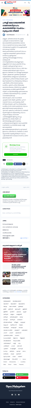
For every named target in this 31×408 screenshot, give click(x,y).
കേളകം (21, 325)
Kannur (24, 359)
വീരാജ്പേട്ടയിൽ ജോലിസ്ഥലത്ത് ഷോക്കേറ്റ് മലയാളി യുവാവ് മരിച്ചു (19, 266)
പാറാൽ (13, 346)
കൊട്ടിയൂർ (6, 327)
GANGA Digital (18, 404)
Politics (15, 364)
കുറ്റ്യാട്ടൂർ (22, 322)
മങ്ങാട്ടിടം (12, 351)
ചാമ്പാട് (5, 333)
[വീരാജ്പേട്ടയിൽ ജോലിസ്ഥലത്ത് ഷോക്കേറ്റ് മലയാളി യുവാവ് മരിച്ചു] (7, 267)
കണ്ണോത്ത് (19, 314)
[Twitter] (23, 164)
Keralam (5, 362)
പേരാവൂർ (20, 348)
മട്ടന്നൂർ (18, 351)
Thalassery (21, 364)
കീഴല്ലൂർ (16, 322)
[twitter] (15, 394)
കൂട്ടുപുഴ (6, 325)
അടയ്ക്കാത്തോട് (17, 301)
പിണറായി (19, 346)
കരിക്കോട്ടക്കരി (13, 317)
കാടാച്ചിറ (6, 319)
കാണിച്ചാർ (12, 319)
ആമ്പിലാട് (6, 304)
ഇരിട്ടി (5, 309)
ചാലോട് (11, 333)
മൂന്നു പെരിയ (7, 356)
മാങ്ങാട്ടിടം (6, 354)
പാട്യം (19, 343)
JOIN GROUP (15, 154)
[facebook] (12, 394)
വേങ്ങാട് (20, 356)
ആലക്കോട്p (22, 304)
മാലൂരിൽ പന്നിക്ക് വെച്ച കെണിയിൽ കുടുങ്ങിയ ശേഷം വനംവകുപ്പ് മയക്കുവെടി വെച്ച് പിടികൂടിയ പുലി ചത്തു (20, 281)
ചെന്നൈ (17, 335)
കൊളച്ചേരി (13, 327)
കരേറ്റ (21, 317)
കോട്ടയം (21, 327)
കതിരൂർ (6, 317)
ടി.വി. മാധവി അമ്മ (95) (8, 224)
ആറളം (5, 306)
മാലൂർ (12, 354)
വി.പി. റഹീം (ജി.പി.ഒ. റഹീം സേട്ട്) (10, 227)
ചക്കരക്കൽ (24, 330)
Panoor (9, 364)
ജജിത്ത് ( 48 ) (6, 230)
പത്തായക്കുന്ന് (7, 343)
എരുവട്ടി (19, 312)
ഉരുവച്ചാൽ (17, 309)
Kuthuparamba (9, 19)
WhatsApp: (19, 292)
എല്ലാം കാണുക (23, 238)
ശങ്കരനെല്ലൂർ (7, 359)
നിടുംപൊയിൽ (16, 341)
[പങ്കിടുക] (27, 35)
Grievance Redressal (20, 402)
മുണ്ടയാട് (18, 354)
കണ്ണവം (12, 314)
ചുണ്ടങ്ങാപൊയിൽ (8, 335)
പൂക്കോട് (6, 348)
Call (15, 292)
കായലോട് (19, 319)
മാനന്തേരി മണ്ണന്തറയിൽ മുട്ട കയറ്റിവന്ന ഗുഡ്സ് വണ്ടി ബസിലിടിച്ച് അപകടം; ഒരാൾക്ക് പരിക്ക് (19, 274)
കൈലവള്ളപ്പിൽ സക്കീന (8, 236)
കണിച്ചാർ (6, 314)
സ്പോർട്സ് (15, 359)
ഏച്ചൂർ (24, 312)
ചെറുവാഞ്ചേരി (7, 338)
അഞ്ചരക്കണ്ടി (7, 301)
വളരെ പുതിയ (5, 187)
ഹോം (4, 19)
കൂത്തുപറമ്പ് (13, 325)
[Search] (29, 2)
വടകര (14, 356)
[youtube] (19, 394)
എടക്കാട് (12, 312)
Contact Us (12, 402)
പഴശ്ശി (14, 343)
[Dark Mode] (25, 2)
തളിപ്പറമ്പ (15, 338)
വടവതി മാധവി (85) (7, 233)
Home (7, 402)
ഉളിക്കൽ (25, 309)
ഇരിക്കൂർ (20, 306)
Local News (23, 362)
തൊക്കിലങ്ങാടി (7, 341)
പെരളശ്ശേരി (13, 348)
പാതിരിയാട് (6, 346)
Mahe (5, 364)
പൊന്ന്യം (5, 351)
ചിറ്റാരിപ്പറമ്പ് (18, 333)
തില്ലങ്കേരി (22, 338)
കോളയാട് (17, 330)
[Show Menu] (2, 2)
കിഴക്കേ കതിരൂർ (8, 322)
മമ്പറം (24, 351)
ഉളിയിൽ (6, 312)
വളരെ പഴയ (26, 187)
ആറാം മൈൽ (12, 306)
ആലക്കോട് (13, 304)
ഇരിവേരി (11, 309)
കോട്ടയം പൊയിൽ (8, 330)
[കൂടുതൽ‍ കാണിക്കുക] (27, 164)
